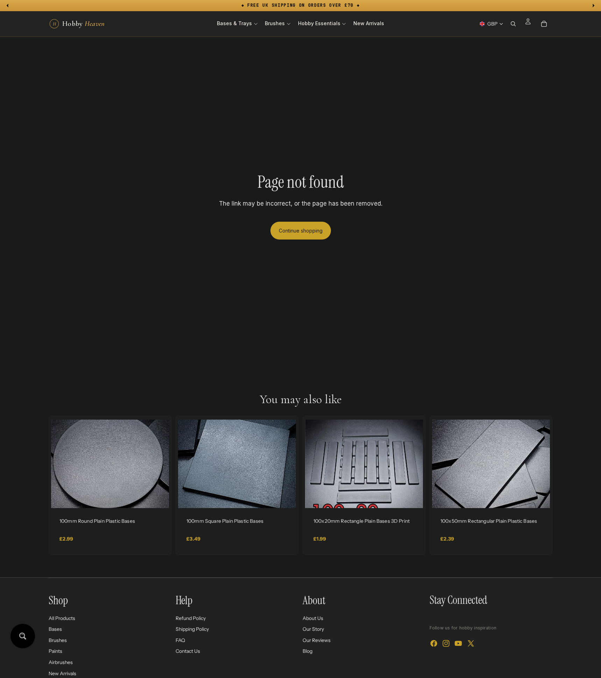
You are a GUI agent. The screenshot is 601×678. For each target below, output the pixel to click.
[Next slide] (158, 463)
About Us (313, 618)
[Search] (513, 23)
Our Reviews (317, 640)
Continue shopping (301, 231)
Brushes (58, 640)
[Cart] (544, 24)
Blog (307, 651)
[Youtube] (458, 643)
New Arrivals (62, 673)
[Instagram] (446, 643)
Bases (55, 629)
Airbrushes (61, 662)
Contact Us (188, 651)
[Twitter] (471, 643)
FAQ (180, 640)
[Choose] (158, 497)
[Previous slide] (61, 463)
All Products (62, 618)
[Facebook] (434, 643)
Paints (55, 651)
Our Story (313, 629)
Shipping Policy (192, 629)
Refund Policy (191, 618)
